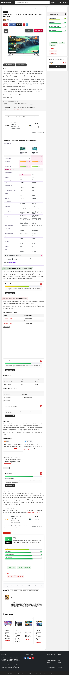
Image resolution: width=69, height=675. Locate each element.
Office (59, 660)
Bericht (15, 590)
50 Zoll (11, 590)
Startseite (5, 8)
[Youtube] (30, 658)
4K (8, 590)
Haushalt (59, 658)
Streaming (60, 664)
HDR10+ (20, 590)
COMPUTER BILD (7, 463)
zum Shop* (57, 66)
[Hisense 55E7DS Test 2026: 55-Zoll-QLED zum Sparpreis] (8, 623)
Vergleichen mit (7, 143)
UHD (37, 590)
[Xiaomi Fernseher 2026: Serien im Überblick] (28, 623)
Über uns (49, 664)
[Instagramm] (28, 658)
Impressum (49, 658)
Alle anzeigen (6, 326)
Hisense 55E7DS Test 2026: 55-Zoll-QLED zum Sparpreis (8, 634)
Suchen (53, 2)
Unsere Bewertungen (51, 667)
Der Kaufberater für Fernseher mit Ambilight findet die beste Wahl (18, 636)
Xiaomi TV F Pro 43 (8, 323)
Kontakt (48, 662)
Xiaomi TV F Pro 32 (8, 318)
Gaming (59, 662)
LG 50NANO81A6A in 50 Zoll (33, 512)
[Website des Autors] (11, 597)
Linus (8, 19)
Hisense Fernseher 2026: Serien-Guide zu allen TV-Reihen (38, 635)
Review (33, 590)
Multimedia (60, 667)
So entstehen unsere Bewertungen (21, 109)
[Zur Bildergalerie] (6, 31)
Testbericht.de (27, 449)
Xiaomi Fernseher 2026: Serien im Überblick (28, 633)
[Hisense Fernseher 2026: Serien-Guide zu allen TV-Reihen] (39, 623)
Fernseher (5, 12)
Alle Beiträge (10, 8)
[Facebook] (25, 658)
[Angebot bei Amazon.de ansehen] (42, 125)
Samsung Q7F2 (35, 152)
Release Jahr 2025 (27, 590)
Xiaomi (15, 448)
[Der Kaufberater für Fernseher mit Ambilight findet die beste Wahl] (18, 623)
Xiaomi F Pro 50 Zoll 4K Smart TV (56, 59)
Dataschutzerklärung (51, 660)
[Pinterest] (33, 658)
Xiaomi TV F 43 (7, 320)
